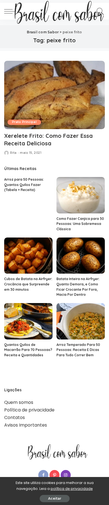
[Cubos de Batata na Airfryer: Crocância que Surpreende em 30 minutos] (28, 256)
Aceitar (54, 498)
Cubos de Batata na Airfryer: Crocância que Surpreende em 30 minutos (28, 284)
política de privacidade (72, 488)
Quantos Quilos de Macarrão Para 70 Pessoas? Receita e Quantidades (28, 350)
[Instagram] (66, 475)
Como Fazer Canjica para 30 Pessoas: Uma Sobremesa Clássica (80, 224)
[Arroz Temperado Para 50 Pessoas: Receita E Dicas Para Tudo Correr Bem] (80, 321)
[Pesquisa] (99, 11)
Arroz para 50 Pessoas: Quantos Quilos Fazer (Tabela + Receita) (24, 184)
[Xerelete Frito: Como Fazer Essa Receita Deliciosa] (54, 95)
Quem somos (18, 402)
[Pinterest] (54, 475)
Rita (13, 152)
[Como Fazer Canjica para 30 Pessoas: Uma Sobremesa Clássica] (80, 195)
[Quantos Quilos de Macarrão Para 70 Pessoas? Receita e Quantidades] (28, 321)
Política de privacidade (29, 410)
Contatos (14, 417)
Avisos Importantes (25, 425)
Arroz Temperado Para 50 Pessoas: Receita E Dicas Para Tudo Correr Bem (78, 350)
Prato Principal (24, 122)
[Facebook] (43, 475)
